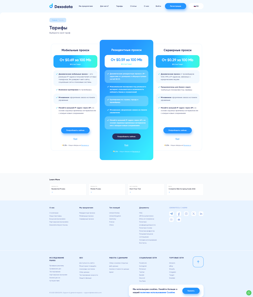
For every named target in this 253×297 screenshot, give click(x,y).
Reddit (141, 275)
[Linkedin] (201, 213)
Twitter (141, 272)
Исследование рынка (56, 259)
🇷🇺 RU (196, 6)
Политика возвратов (146, 231)
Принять (190, 291)
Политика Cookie (145, 228)
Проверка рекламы (56, 266)
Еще (75, 139)
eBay (171, 266)
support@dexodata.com (93, 292)
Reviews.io (85, 145)
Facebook (143, 263)
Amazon (172, 263)
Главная (54, 20)
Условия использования (148, 240)
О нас (146, 6)
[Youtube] (171, 219)
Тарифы (119, 6)
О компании (53, 213)
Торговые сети (176, 258)
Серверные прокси (86, 219)
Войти (158, 6)
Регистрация (175, 6)
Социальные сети (148, 258)
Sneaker (172, 278)
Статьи (133, 6)
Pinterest (142, 269)
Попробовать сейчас (75, 130)
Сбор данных (84, 272)
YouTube (142, 281)
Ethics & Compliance (146, 219)
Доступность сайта (86, 263)
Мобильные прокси (86, 216)
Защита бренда (85, 278)
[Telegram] (171, 213)
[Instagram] (186, 213)
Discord (142, 278)
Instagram (143, 266)
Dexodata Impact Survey (58, 225)
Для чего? (104, 6)
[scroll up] (198, 261)
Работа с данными (118, 258)
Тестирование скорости (88, 275)
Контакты (142, 243)
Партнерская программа (58, 222)
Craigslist (172, 272)
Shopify (172, 269)
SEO (81, 258)
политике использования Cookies (157, 292)
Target (171, 275)
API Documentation (146, 216)
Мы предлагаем (86, 6)
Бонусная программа (57, 219)
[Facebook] (179, 213)
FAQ (140, 213)
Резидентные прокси (87, 213)
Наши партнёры (55, 216)
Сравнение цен (55, 269)
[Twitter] (193, 213)
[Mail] (179, 219)
